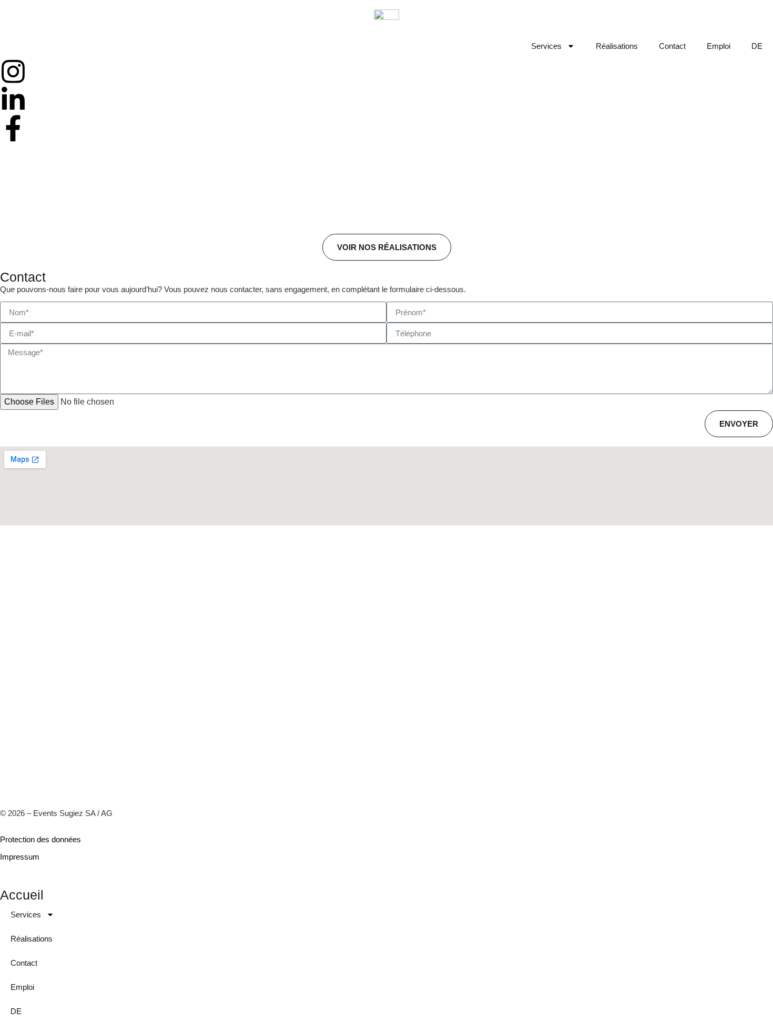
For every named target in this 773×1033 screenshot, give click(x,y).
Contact (672, 46)
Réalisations (617, 46)
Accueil (22, 894)
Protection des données (40, 839)
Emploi (718, 46)
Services (546, 46)
